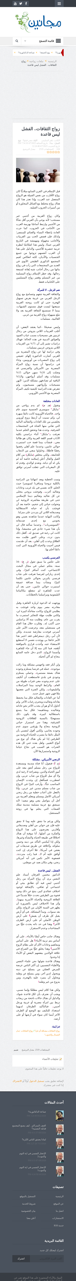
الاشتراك (17, 1081)
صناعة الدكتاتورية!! (40, 52)
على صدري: (22, 52)
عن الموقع (59, 1203)
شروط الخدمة (29, 1203)
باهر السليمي (47, 140)
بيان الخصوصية (28, 1211)
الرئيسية (59, 1196)
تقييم (16, 1050)
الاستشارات (58, 1218)
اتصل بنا (60, 1211)
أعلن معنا (31, 1218)
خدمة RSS (59, 1225)
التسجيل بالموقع (28, 1196)
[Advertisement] (38, 97)
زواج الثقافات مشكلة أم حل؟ (47, 1031)
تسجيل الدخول (36, 1081)
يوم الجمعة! (59, 52)
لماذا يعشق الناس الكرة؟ (34, 1139)
